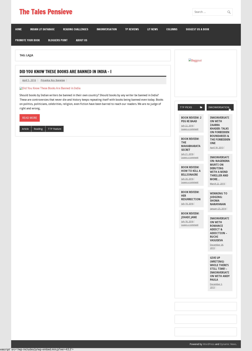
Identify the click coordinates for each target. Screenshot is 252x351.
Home (18, 29)
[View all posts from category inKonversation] (230, 110)
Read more (29, 117)
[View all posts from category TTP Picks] (201, 107)
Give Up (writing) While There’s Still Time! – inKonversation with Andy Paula (220, 268)
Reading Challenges (75, 29)
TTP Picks (186, 107)
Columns (171, 29)
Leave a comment (189, 129)
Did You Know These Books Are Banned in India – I (65, 71)
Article (25, 128)
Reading (38, 128)
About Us (81, 40)
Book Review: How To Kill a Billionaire (191, 171)
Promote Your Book (27, 40)
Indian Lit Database (42, 29)
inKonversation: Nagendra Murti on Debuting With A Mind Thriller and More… (220, 168)
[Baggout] (205, 73)
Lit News (152, 29)
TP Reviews (132, 29)
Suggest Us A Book (197, 29)
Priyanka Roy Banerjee (53, 80)
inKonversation (107, 29)
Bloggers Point (58, 40)
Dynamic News (228, 344)
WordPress (208, 344)
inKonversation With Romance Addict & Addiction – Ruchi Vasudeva (219, 229)
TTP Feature (54, 128)
